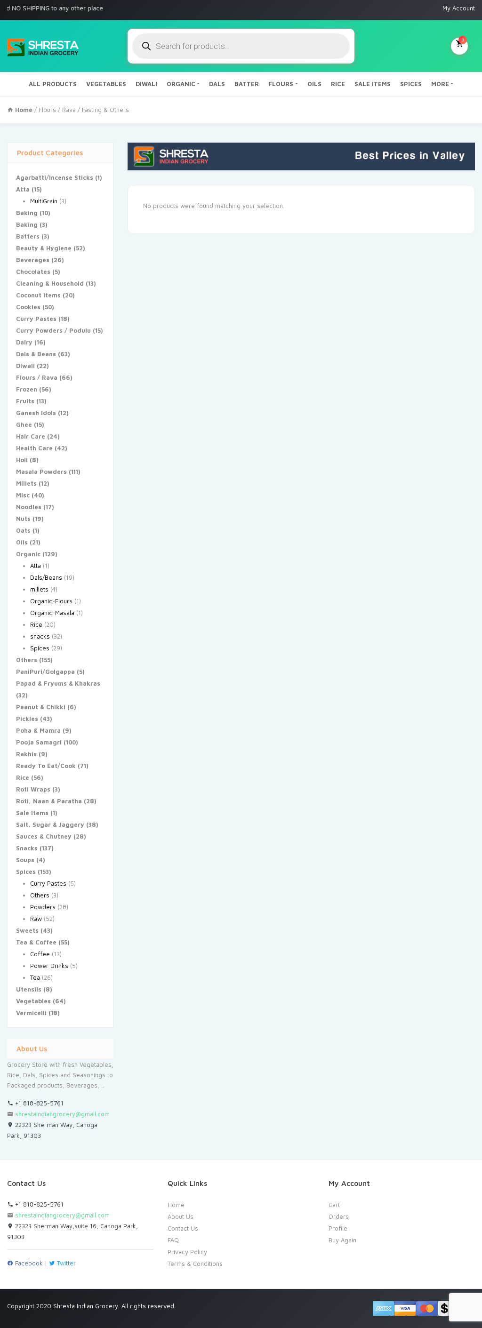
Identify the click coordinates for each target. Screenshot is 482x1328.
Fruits (25, 401)
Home (176, 1204)
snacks (40, 636)
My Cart (462, 39)
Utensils (28, 989)
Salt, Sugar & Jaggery (50, 824)
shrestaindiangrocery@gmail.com (62, 1114)
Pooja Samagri (39, 742)
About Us (180, 1216)
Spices (39, 648)
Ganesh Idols (36, 412)
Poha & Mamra (38, 730)
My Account (458, 8)
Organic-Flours (51, 601)
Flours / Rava (57, 109)
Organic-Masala (52, 612)
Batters (28, 236)
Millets (26, 483)
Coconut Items (38, 295)
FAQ (173, 1240)
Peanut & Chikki (40, 707)
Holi (22, 460)
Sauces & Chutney (44, 836)
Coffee (40, 954)
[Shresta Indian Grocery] (43, 46)
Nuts (23, 518)
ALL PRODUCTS (53, 84)
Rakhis (26, 754)
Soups (25, 860)
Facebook (28, 1263)
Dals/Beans (46, 577)
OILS (314, 84)
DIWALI (146, 84)
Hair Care (30, 436)
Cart (334, 1204)
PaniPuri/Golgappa (45, 671)
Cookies (28, 307)
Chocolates (33, 271)
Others (26, 660)
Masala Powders (41, 471)
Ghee (24, 424)
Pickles (27, 718)
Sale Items (32, 812)
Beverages (32, 260)
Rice (36, 624)
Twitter (65, 1263)
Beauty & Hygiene (44, 248)
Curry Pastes (36, 318)
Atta (23, 189)
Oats (23, 530)
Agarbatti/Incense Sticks (54, 177)
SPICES (411, 84)
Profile (338, 1228)
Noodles (28, 507)
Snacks (27, 848)
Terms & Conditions (195, 1263)
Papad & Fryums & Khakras (58, 683)
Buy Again (342, 1240)
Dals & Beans (36, 354)
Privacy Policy (187, 1252)
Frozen (26, 389)
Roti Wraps (33, 789)
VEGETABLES (106, 84)
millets (39, 589)
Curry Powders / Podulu (53, 330)
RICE (338, 84)
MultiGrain (43, 201)
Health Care (34, 448)
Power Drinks (49, 965)
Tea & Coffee (36, 942)
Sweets (27, 930)
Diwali (25, 365)
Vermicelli (31, 1012)
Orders (339, 1216)
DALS (217, 84)
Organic (28, 554)
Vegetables (33, 1001)
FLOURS (280, 84)
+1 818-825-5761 (38, 1103)
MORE (440, 84)
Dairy (24, 342)
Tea (35, 977)
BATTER (246, 84)
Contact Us (183, 1228)
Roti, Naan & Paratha (49, 801)
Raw (36, 918)
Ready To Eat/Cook (46, 765)
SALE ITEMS (372, 84)
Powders (43, 907)
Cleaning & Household (50, 283)
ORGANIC (181, 84)
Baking (27, 212)
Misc (23, 495)
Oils (22, 542)
